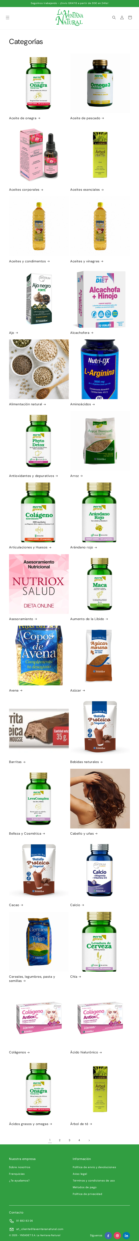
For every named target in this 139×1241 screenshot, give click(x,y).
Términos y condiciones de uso (94, 1180)
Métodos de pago (85, 1187)
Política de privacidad (87, 1194)
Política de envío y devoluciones (94, 1167)
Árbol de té (79, 1124)
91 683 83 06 (24, 1221)
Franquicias (17, 1174)
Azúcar (75, 690)
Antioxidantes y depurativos (31, 476)
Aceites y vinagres (85, 261)
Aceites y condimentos (27, 261)
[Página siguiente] (89, 1140)
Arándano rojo (81, 547)
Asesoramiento (21, 619)
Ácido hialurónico (84, 1052)
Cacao (14, 905)
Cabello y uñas (82, 834)
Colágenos (17, 1052)
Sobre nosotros (19, 1167)
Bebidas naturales (84, 762)
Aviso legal (80, 1174)
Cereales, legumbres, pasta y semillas (32, 979)
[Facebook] (108, 1235)
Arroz (74, 476)
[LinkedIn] (126, 1235)
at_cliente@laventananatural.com (39, 1229)
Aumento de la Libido (87, 619)
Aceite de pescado (85, 118)
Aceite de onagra (23, 118)
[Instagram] (117, 1235)
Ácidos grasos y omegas (28, 1124)
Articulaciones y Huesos (28, 547)
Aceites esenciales (85, 190)
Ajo (11, 333)
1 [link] (50, 1140)
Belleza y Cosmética (25, 834)
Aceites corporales (24, 190)
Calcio (75, 905)
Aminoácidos (80, 404)
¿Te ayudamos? (19, 1180)
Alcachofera (80, 333)
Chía (73, 977)
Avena (14, 690)
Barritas (15, 762)
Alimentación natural (25, 404)
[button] (8, 18)
